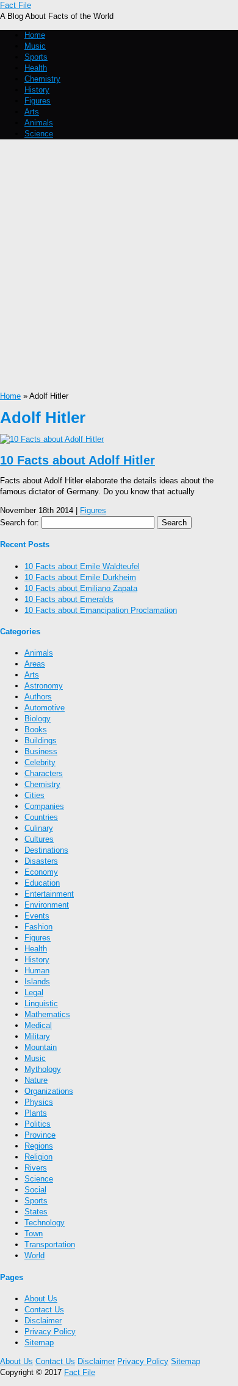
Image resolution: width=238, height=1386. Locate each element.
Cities (34, 795)
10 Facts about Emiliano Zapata (80, 588)
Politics (37, 1124)
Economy (41, 872)
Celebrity (40, 762)
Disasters (41, 861)
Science (38, 133)
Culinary (38, 828)
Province (40, 1134)
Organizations (48, 1091)
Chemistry (42, 78)
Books (35, 729)
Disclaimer (43, 1320)
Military (37, 1036)
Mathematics (47, 1014)
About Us (40, 1298)
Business (40, 751)
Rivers (35, 1167)
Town (33, 1233)
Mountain (40, 1047)
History (36, 89)
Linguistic (41, 1003)
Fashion (38, 926)
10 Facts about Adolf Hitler (77, 460)
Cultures (39, 839)
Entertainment (49, 893)
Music (35, 46)
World (34, 1255)
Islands (37, 981)
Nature (36, 1080)
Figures (37, 100)
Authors (38, 696)
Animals (38, 122)
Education (42, 882)
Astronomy (43, 685)
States (36, 1211)
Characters (43, 773)
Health (35, 67)
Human (36, 970)
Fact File (15, 5)
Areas (34, 663)
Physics (38, 1102)
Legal (33, 992)
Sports (36, 56)
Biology (37, 718)
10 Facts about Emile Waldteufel (82, 566)
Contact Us (44, 1309)
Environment (46, 904)
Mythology (42, 1069)
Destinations (46, 850)
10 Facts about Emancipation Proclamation (100, 610)
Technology (44, 1222)
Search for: (19, 522)
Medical (38, 1025)
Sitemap (39, 1342)
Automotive (44, 707)
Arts (31, 111)
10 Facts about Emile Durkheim (80, 577)
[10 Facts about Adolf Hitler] (52, 439)
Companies (44, 806)
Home (34, 35)
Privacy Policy (50, 1331)
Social (35, 1189)
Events (36, 915)
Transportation (49, 1244)
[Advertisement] (119, 266)
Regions (38, 1145)
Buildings (40, 740)
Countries (41, 817)
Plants (35, 1113)
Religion (38, 1156)
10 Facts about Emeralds (69, 599)
